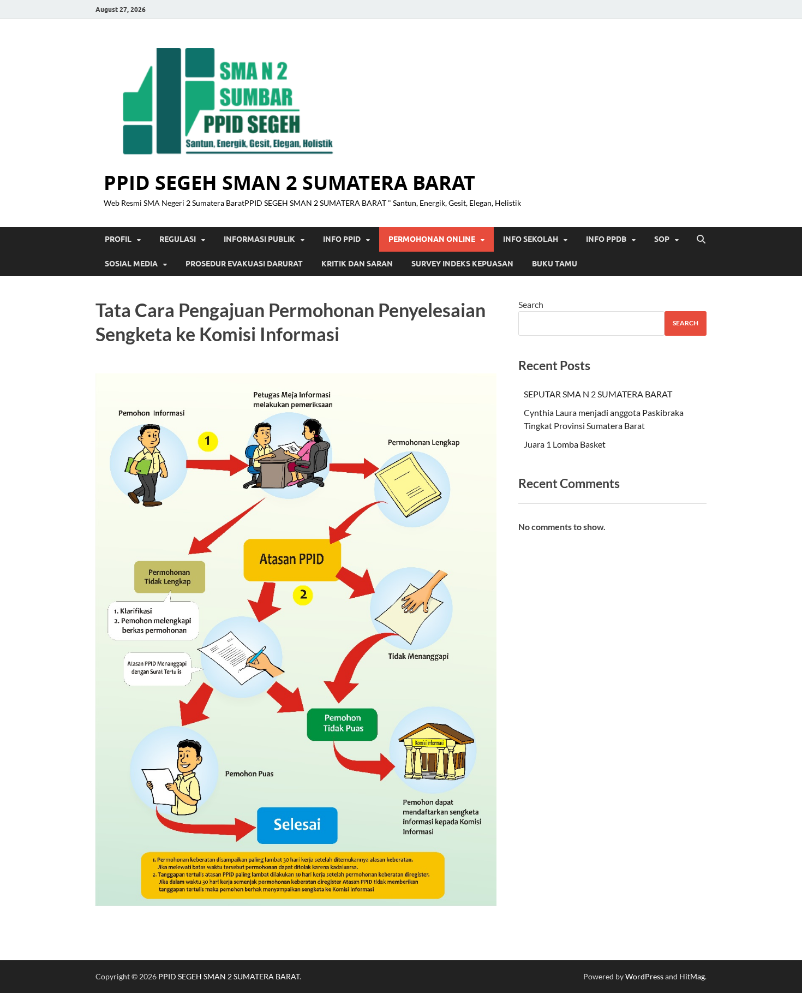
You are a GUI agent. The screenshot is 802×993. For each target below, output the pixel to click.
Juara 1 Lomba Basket (565, 444)
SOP (661, 239)
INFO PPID (342, 239)
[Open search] (701, 239)
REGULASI (177, 239)
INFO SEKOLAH (530, 239)
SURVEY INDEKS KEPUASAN (462, 263)
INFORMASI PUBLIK (259, 239)
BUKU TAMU (554, 263)
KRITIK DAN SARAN (357, 263)
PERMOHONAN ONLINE (431, 239)
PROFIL (118, 239)
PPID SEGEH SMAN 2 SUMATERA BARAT (289, 182)
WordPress (644, 976)
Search (530, 304)
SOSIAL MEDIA (131, 263)
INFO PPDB (606, 239)
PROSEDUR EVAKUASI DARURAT (244, 263)
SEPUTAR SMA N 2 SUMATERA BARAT (598, 394)
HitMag (692, 976)
